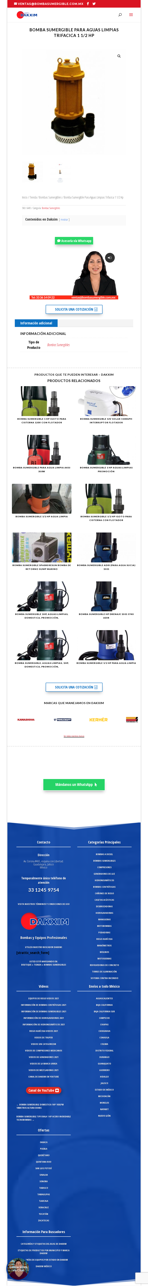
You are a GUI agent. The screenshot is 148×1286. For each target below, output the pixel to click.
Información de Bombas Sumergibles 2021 (43, 1011)
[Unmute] (87, 296)
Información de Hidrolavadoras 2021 (43, 1018)
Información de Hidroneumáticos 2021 (44, 1024)
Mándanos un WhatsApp (74, 784)
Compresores (104, 867)
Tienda (33, 197)
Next (134, 720)
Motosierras (104, 958)
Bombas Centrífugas (104, 886)
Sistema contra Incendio (104, 978)
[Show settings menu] (94, 296)
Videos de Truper (43, 1037)
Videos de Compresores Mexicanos (43, 1050)
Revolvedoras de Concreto (104, 965)
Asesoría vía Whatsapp (76, 241)
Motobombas (104, 926)
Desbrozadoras (104, 906)
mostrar (64, 220)
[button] (119, 56)
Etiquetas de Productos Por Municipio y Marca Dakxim (43, 1252)
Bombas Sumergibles (50, 197)
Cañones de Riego (104, 893)
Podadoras (104, 932)
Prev (14, 720)
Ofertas (43, 1130)
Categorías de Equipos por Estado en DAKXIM (43, 1259)
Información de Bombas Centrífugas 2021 (43, 1005)
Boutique (26, 964)
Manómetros (104, 945)
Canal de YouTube (41, 1090)
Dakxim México (44, 1266)
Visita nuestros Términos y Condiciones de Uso (43, 904)
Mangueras (104, 919)
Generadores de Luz (104, 873)
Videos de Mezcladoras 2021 (43, 1070)
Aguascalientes (104, 998)
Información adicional (36, 323)
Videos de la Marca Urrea (43, 1063)
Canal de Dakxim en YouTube (43, 1076)
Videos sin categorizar (43, 1044)
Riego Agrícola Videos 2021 (43, 1031)
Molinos (104, 952)
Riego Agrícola (104, 939)
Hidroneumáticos (104, 880)
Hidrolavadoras (104, 913)
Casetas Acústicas (104, 899)
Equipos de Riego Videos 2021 (43, 998)
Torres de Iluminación (104, 971)
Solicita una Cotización (74, 309)
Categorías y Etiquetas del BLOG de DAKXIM (44, 1243)
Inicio (24, 197)
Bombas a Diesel (104, 854)
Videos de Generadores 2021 (43, 1057)
